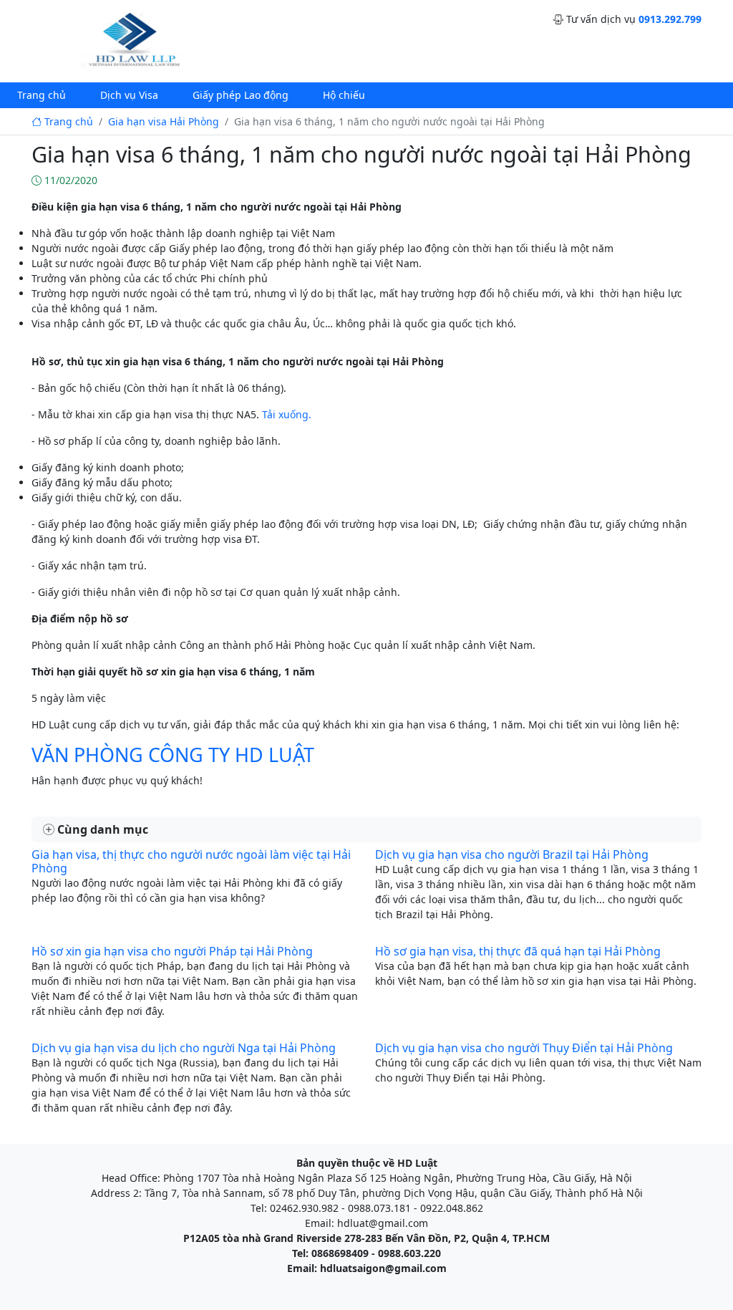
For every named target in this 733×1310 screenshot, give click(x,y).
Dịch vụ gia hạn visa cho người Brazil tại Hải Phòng (512, 854)
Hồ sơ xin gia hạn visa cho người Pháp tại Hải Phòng (172, 951)
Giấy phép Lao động (240, 95)
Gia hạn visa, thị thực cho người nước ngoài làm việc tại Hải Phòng (191, 861)
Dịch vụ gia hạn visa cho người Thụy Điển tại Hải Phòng (524, 1048)
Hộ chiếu (344, 95)
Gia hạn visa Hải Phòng (163, 121)
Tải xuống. (286, 414)
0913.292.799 (670, 19)
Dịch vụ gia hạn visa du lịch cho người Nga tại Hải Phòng (183, 1048)
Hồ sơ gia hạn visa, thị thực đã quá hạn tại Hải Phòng (518, 951)
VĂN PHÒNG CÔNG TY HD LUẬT (172, 754)
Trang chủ (41, 95)
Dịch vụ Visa (129, 95)
